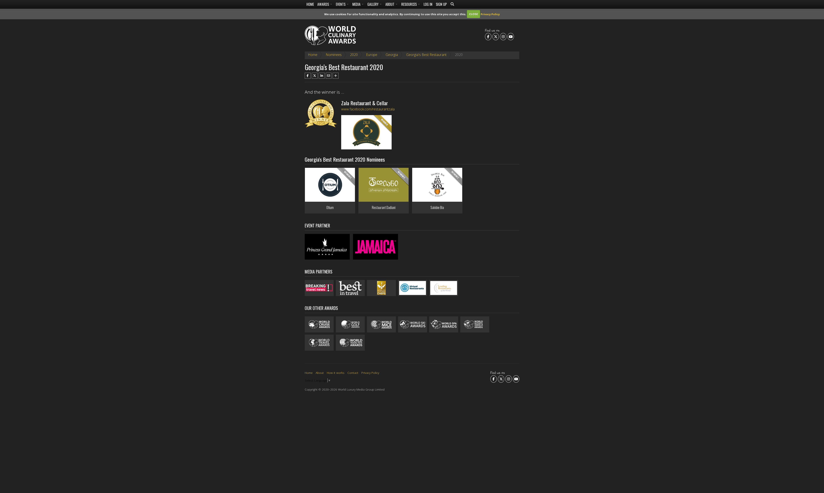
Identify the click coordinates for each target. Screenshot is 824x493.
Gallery (373, 4)
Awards (323, 4)
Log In (428, 4)
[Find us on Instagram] (503, 36)
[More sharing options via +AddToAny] (335, 75)
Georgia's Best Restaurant (426, 54)
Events (341, 4)
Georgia (392, 54)
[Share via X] (315, 75)
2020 (354, 54)
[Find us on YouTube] (510, 36)
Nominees (334, 54)
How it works (335, 373)
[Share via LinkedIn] (321, 75)
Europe (371, 54)
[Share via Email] (329, 75)
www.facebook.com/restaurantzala (368, 109)
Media (356, 4)
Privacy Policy (490, 14)
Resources (409, 4)
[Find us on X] (495, 36)
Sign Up (441, 4)
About (390, 4)
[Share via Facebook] (308, 75)
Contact (352, 373)
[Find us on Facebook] (488, 36)
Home (310, 4)
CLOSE (473, 14)
